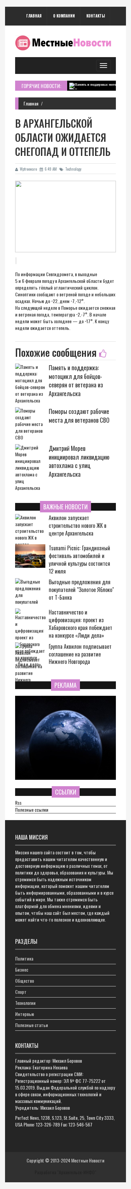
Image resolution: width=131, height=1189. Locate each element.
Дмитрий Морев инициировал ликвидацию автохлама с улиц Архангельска (79, 461)
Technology (73, 169)
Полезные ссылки (31, 809)
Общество (24, 980)
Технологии (25, 1002)
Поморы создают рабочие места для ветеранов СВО (79, 415)
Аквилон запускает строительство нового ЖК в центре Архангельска (77, 525)
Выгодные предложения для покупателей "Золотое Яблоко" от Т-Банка (81, 589)
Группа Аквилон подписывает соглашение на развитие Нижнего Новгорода (80, 654)
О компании (64, 15)
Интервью (24, 1013)
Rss (18, 802)
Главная (34, 15)
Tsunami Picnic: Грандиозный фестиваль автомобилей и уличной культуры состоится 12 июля (79, 559)
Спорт (21, 991)
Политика (24, 958)
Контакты (95, 15)
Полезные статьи (31, 1024)
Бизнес (21, 969)
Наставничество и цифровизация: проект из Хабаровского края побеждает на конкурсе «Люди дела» (80, 623)
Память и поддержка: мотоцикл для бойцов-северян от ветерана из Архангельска (76, 380)
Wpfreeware (28, 169)
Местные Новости (87, 1160)
